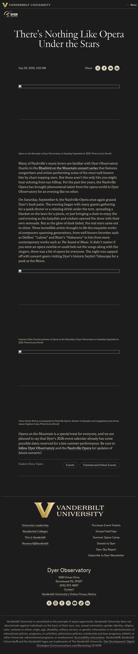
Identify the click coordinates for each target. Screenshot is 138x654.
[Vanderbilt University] (69, 510)
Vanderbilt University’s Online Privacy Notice (69, 594)
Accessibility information (89, 637)
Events (70, 465)
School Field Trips (106, 531)
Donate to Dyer (106, 543)
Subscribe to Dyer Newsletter (106, 555)
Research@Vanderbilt (35, 543)
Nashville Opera (79, 448)
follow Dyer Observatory (37, 448)
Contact (69, 589)
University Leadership (35, 525)
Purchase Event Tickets (106, 525)
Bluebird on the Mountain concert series (68, 168)
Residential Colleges (35, 531)
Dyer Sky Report (106, 549)
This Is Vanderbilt (35, 537)
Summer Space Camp (106, 537)
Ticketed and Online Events (99, 465)
